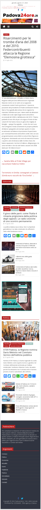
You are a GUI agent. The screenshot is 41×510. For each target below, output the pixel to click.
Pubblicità (5, 470)
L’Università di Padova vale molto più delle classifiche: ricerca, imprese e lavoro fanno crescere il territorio (27, 270)
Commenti (14, 207)
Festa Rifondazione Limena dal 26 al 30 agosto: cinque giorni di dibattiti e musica (27, 408)
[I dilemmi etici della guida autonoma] (8, 256)
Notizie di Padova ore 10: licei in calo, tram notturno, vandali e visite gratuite (26, 386)
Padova (4, 473)
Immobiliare (5, 476)
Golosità (4, 479)
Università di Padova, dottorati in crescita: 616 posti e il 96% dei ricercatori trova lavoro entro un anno (26, 246)
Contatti (4, 482)
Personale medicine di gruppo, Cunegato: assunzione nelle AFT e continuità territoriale (27, 397)
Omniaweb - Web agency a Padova (25, 503)
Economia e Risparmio (26, 207)
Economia (5, 460)
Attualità (6, 207)
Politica (6, 34)
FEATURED (15, 210)
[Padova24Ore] (4, 26)
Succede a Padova (16, 346)
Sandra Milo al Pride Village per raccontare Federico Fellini (16, 162)
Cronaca (4, 454)
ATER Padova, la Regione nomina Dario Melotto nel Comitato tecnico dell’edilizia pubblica (20, 352)
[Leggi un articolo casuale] (37, 26)
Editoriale (7, 210)
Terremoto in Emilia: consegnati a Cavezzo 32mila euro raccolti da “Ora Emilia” (20, 174)
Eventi (4, 466)
